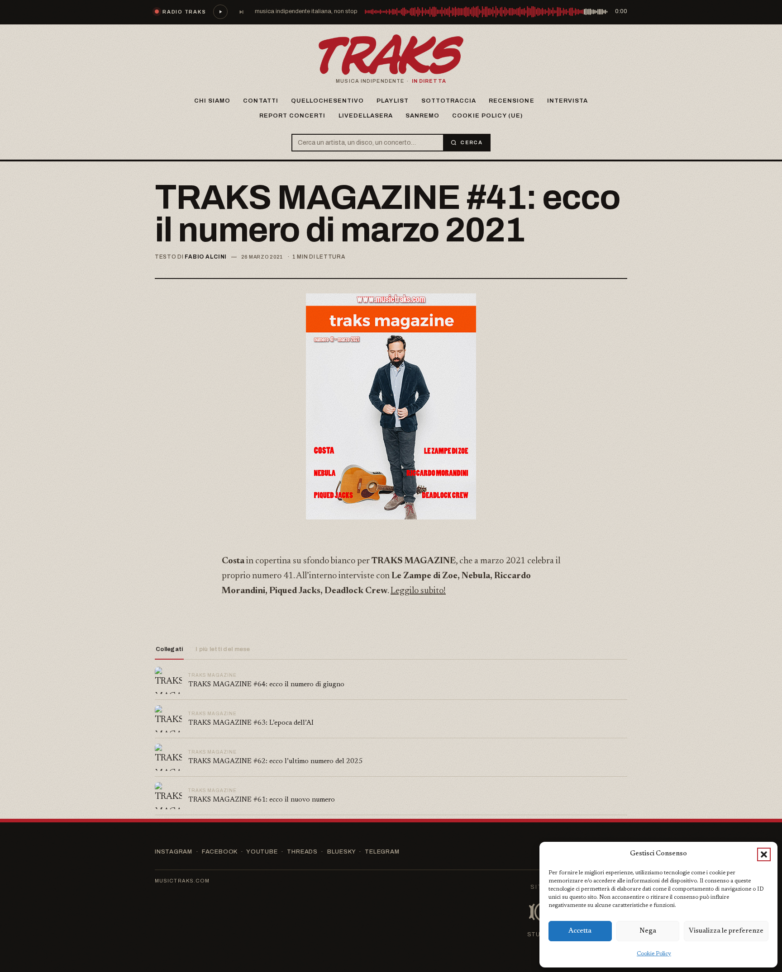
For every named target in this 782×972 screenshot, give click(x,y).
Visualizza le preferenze (726, 931)
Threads (302, 852)
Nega (647, 931)
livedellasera (366, 116)
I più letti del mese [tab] (223, 649)
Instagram (173, 852)
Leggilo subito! (418, 590)
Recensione (511, 101)
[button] (763, 854)
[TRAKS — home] (391, 54)
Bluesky (341, 852)
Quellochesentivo (327, 101)
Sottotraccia (448, 101)
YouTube (261, 852)
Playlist (392, 101)
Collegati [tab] (169, 649)
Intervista (567, 101)
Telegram (382, 852)
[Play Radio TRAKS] (220, 12)
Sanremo (422, 116)
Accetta (579, 931)
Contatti (260, 101)
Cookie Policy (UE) (487, 116)
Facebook (219, 852)
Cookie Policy (654, 954)
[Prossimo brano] (241, 11)
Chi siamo (212, 101)
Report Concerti (292, 116)
